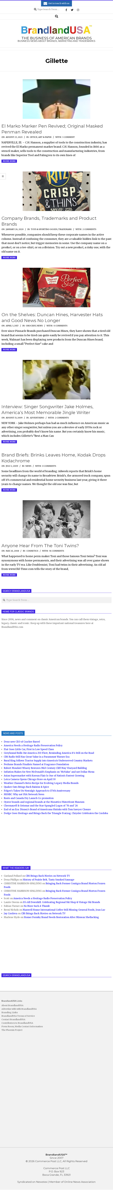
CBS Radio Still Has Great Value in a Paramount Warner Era (36, 756)
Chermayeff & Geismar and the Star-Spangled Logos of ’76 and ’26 (41, 805)
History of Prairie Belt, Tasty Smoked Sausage (48, 879)
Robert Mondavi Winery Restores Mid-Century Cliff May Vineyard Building (45, 768)
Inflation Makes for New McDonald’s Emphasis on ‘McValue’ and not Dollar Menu (49, 771)
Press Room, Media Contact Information (22, 1026)
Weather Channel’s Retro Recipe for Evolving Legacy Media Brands (41, 783)
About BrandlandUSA (12, 1005)
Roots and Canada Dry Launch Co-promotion (29, 798)
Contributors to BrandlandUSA (17, 1023)
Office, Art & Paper (40, 137)
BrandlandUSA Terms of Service (18, 1016)
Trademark (65, 229)
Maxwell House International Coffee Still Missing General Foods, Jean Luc (64, 909)
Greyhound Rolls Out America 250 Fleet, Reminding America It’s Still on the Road (49, 753)
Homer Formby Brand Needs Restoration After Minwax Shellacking (61, 917)
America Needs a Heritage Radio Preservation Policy (33, 745)
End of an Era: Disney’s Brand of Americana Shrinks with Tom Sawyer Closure (47, 809)
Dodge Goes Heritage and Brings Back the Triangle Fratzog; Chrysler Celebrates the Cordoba (56, 813)
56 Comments (56, 551)
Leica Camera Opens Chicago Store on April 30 (30, 779)
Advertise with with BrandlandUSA (19, 1009)
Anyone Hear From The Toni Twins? (40, 545)
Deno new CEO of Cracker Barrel (22, 741)
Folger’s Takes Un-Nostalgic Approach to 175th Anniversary (37, 790)
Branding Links (9, 1012)
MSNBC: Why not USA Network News (24, 794)
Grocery (31, 326)
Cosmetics (32, 551)
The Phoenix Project (11, 1030)
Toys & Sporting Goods (44, 229)
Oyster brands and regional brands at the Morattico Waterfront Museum (44, 802)
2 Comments (89, 229)
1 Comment (68, 137)
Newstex (41, 1181)
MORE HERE (9, 161)
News (40, 326)
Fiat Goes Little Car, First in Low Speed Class (29, 749)
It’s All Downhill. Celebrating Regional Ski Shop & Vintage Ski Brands (61, 902)
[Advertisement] (23, 679)
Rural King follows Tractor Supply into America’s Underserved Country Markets (48, 760)
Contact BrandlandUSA (13, 1019)
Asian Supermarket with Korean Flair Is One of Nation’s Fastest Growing (44, 775)
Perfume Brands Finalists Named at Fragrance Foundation (36, 764)
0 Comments (60, 326)
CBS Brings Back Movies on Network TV (48, 875)
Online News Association (80, 1181)
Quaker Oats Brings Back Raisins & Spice (26, 787)
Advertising (37, 418)
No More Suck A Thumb (37, 906)
